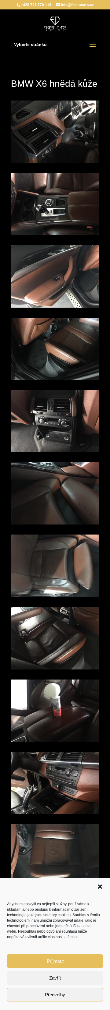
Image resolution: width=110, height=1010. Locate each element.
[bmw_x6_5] (55, 452)
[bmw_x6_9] (55, 741)
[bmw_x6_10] (55, 814)
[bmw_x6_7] (55, 597)
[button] (100, 887)
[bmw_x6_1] (55, 162)
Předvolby (55, 994)
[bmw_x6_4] (55, 379)
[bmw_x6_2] (55, 235)
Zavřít (55, 977)
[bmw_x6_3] (55, 307)
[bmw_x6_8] (55, 669)
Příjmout (55, 961)
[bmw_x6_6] (55, 524)
